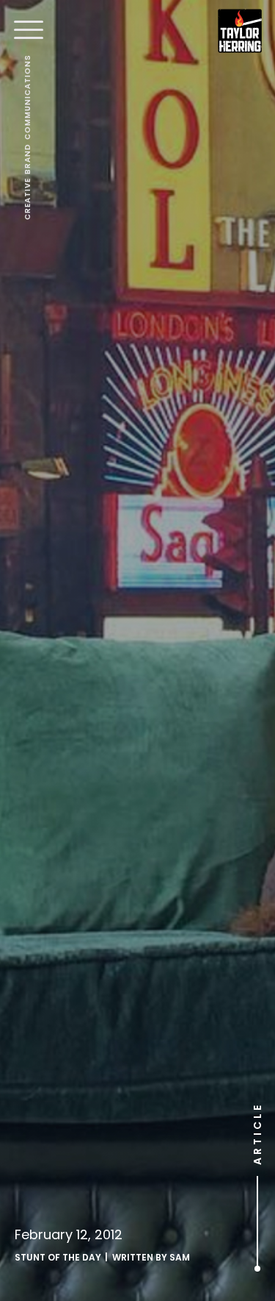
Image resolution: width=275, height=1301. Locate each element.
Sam (179, 1257)
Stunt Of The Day (58, 1257)
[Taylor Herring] (240, 31)
